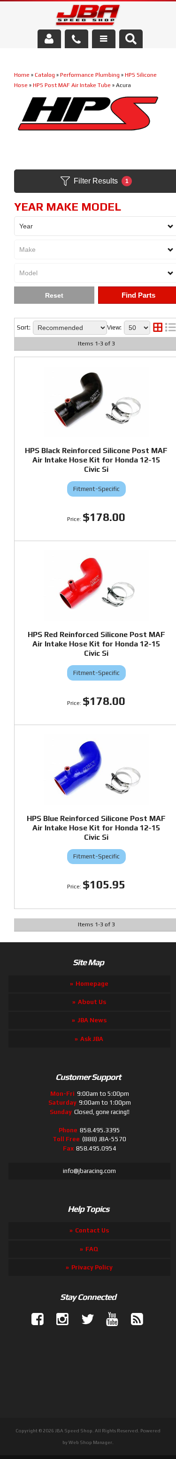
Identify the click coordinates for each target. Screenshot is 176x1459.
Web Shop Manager (90, 1442)
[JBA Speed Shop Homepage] (88, 17)
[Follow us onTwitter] (84, 1319)
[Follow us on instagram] (59, 1319)
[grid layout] (158, 328)
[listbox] (70, 328)
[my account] (49, 38)
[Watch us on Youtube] (108, 1319)
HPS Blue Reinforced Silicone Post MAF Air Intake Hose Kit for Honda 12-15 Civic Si (96, 828)
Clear (54, 295)
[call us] (76, 38)
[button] (131, 38)
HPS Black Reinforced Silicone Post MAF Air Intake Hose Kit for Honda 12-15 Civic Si (96, 460)
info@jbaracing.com (89, 1170)
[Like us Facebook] (34, 1319)
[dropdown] (103, 38)
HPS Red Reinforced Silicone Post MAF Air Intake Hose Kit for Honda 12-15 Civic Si (96, 644)
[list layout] (170, 328)
